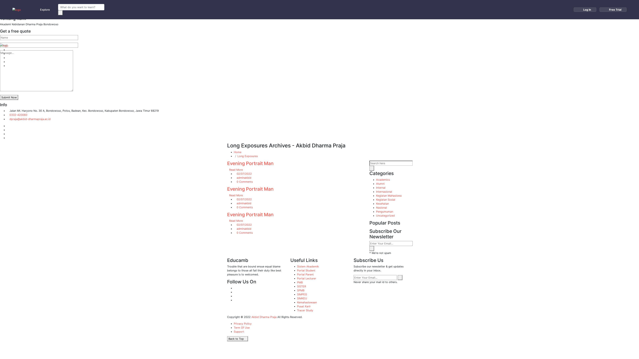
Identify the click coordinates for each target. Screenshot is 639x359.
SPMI (298, 28)
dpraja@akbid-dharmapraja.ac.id (30, 119)
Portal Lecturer (306, 278)
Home (223, 28)
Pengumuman (384, 211)
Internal (380, 187)
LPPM (316, 28)
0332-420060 (18, 115)
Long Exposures (247, 156)
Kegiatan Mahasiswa (389, 195)
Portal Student (306, 270)
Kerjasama (277, 28)
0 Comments (245, 181)
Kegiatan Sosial (385, 199)
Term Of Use (242, 327)
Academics (383, 179)
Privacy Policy (243, 323)
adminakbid (244, 177)
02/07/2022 (244, 173)
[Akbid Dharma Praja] (16, 9)
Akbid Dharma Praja (264, 317)
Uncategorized (385, 215)
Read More (236, 169)
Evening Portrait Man (250, 163)
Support (239, 331)
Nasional (381, 207)
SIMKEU (302, 298)
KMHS (333, 28)
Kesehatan (382, 203)
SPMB (300, 290)
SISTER (301, 286)
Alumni (380, 183)
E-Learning (385, 28)
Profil (237, 28)
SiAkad (353, 28)
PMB (368, 28)
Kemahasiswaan (307, 302)
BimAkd (405, 28)
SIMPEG (302, 294)
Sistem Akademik (308, 266)
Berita (255, 28)
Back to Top (236, 338)
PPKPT (422, 28)
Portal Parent (305, 274)
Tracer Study (305, 310)
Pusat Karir (304, 306)
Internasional (384, 191)
